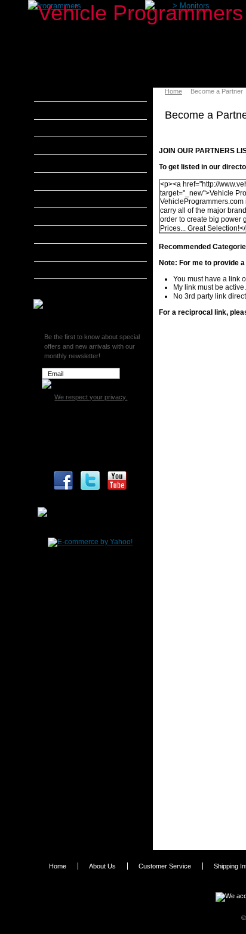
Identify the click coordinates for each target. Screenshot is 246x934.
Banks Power (71, 128)
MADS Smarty (73, 234)
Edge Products (74, 181)
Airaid (59, 110)
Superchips (68, 287)
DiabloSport (69, 163)
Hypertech (67, 216)
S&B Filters (68, 252)
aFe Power (67, 92)
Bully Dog (65, 145)
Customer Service (165, 866)
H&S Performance (80, 199)
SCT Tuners (68, 270)
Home (173, 91)
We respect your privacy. (90, 397)
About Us (102, 866)
